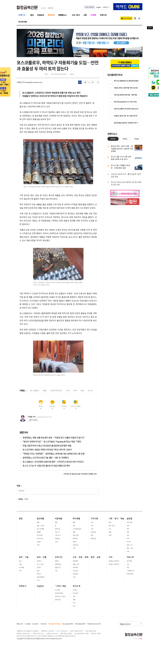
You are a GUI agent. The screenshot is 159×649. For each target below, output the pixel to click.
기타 (38, 545)
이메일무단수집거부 (94, 624)
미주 (128, 538)
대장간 (57, 561)
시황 (85, 15)
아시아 (128, 542)
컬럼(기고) (58, 567)
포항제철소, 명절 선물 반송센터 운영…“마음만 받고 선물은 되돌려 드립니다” (54, 437)
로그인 (43, 8)
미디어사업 (22, 21)
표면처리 (75, 538)
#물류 (44, 390)
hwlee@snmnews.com (44, 417)
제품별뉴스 (62, 15)
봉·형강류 (40, 535)
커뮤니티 (103, 15)
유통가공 (93, 538)
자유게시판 (130, 574)
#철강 (82, 390)
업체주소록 (131, 571)
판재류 (39, 532)
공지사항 (129, 561)
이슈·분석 (76, 15)
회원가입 (50, 8)
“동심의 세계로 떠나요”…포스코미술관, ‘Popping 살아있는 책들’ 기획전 (52, 441)
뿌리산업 (51, 15)
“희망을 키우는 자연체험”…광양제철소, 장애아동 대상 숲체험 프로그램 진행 (53, 453)
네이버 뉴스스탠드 (60, 596)
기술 (20, 564)
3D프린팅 (75, 545)
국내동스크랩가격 (114, 564)
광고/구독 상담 (127, 18)
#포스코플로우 (34, 390)
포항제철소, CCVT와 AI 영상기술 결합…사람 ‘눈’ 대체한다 (46, 457)
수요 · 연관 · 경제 (80, 557)
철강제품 (40, 518)
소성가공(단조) (77, 529)
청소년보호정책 (67, 624)
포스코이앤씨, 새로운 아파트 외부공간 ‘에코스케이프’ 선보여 (47, 449)
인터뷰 (39, 567)
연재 (110, 535)
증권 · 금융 (95, 557)
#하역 (75, 390)
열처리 (75, 542)
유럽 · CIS (129, 545)
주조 (74, 526)
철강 (32, 15)
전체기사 (21, 15)
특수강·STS (40, 538)
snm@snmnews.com (56, 638)
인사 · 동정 (40, 564)
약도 (74, 606)
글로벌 (129, 518)
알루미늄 (57, 529)
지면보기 (22, 586)
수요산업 (75, 571)
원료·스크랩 (40, 526)
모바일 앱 (57, 600)
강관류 (39, 542)
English (98, 7)
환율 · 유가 (76, 564)
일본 (128, 532)
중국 (128, 529)
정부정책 (75, 567)
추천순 (26, 499)
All (36, 638)
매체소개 (20, 624)
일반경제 (75, 561)
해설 (110, 532)
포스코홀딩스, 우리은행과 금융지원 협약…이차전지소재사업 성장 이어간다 (53, 461)
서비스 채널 (61, 586)
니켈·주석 (58, 535)
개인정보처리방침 (54, 624)
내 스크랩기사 (90, 7)
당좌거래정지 (40, 577)
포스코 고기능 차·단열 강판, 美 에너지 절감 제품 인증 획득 (46, 465)
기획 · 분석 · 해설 (116, 518)
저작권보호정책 (80, 624)
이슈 (110, 529)
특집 (110, 522)
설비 (20, 561)
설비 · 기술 (24, 557)
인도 (128, 535)
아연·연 (57, 532)
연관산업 (75, 574)
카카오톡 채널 (59, 593)
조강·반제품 (40, 529)
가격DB (93, 15)
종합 (21, 518)
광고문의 (35, 624)
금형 (74, 532)
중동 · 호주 (130, 548)
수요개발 (21, 567)
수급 (92, 522)
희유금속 (57, 538)
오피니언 (58, 557)
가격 (92, 526)
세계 (128, 526)
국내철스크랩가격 (114, 561)
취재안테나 (58, 564)
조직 (74, 603)
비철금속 (40, 15)
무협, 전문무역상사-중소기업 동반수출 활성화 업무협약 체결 (47, 445)
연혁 (74, 596)
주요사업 (75, 593)
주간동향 (93, 532)
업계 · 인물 (41, 557)
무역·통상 (129, 522)
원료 (92, 535)
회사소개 (76, 586)
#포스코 (90, 390)
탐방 (38, 571)
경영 (74, 600)
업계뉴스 (39, 561)
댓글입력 (21, 490)
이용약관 (43, 624)
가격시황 (94, 518)
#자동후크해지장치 (56, 390)
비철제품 (58, 518)
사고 (128, 564)
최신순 (20, 499)
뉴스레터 (57, 590)
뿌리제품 (76, 518)
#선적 (68, 390)
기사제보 (28, 624)
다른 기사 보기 (33, 420)
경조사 (39, 574)
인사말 (75, 590)
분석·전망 (111, 526)
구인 (128, 567)
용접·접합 (76, 535)
